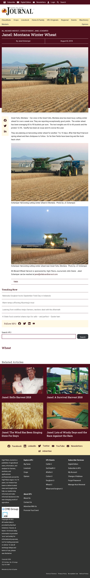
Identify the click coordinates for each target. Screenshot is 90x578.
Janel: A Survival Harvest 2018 (64, 397)
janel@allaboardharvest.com (46, 274)
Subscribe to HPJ (74, 468)
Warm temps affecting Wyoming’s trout (18, 303)
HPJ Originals (52, 20)
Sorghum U (50, 480)
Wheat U (49, 485)
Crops (16, 20)
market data (8, 522)
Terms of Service (51, 573)
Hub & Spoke (13, 569)
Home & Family (38, 20)
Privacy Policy (62, 573)
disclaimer (8, 553)
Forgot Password (74, 480)
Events (74, 20)
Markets (5, 24)
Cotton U (49, 476)
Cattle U (49, 464)
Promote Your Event (31, 510)
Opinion (85, 24)
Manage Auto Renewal (76, 485)
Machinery (83, 20)
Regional (65, 20)
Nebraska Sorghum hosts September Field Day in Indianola (26, 296)
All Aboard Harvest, (11, 31)
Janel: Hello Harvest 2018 (16, 397)
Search (83, 337)
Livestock (25, 20)
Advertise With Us (30, 506)
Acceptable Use (73, 573)
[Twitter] (5, 126)
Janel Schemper (41, 31)
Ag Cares (27, 464)
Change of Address (75, 476)
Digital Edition (73, 464)
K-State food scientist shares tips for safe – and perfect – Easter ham (31, 317)
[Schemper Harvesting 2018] (49, 144)
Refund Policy (83, 573)
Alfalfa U (49, 472)
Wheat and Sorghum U (54, 489)
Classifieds (6, 20)
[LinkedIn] (5, 131)
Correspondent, (27, 31)
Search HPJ (6, 332)
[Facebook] (5, 121)
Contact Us (28, 502)
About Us (27, 498)
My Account (72, 472)
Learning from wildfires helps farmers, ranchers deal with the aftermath (31, 310)
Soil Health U (50, 468)
